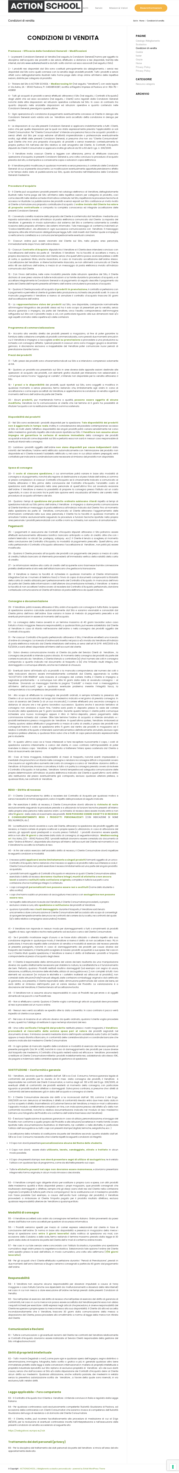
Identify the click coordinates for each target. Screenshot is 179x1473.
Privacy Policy (143, 67)
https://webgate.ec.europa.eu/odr (26, 1430)
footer (139, 55)
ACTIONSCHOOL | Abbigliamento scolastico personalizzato (45, 1468)
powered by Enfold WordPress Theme (89, 1468)
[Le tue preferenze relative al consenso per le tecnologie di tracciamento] (173, 1467)
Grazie (139, 59)
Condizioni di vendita (21, 20)
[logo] (45, 8)
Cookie (139, 52)
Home (139, 63)
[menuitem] (83, 8)
